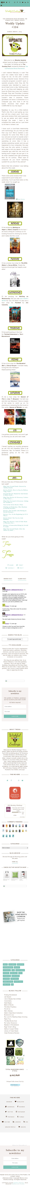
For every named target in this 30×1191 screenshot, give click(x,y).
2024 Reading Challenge (15, 805)
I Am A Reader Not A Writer (12, 999)
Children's (12, 964)
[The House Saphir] (26, 826)
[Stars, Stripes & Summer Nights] (13, 826)
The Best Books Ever (10, 1021)
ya (12, 984)
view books (22, 816)
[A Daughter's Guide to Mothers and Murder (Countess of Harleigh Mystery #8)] (22, 831)
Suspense (6, 978)
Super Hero (15, 975)
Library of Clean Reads (11, 1031)
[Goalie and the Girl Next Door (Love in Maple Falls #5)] (6, 831)
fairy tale (7, 984)
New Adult (13, 973)
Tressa (13, 807)
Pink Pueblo (24, 1174)
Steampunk (7, 975)
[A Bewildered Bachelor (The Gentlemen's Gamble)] (19, 826)
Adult (5, 964)
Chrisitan (21, 964)
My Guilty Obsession (10, 1023)
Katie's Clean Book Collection (13, 1013)
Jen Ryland (7, 997)
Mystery (6, 973)
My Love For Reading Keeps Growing (15, 1017)
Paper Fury (7, 1019)
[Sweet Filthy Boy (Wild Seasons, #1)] (6, 826)
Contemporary (8, 967)
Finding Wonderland (10, 995)
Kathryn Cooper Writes (11, 1029)
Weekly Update (20, 20)
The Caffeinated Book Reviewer (13, 18)
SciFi (20, 973)
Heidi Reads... (8, 1003)
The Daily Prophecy (10, 1007)
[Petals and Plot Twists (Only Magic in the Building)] (6, 836)
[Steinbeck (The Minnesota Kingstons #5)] (19, 831)
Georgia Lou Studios (18, 1184)
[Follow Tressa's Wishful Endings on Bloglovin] (15, 1086)
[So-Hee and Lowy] (26, 831)
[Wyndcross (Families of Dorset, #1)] (13, 831)
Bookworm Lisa (9, 1015)
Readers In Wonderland (11, 1025)
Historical (7, 970)
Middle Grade (20, 970)
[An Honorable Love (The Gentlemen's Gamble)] (16, 826)
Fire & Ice (7, 1009)
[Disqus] (15, 608)
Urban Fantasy (8, 981)
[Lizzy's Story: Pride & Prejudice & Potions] (3, 826)
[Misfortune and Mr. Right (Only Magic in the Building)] (3, 836)
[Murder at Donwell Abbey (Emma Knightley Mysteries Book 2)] (3, 831)
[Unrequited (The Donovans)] (10, 831)
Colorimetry (8, 1001)
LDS (13, 970)
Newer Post (8, 578)
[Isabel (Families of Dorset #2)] (16, 831)
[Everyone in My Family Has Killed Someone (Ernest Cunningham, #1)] (22, 826)
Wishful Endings (18, 1182)
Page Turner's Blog (10, 1027)
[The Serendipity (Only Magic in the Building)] (10, 836)
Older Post (22, 578)
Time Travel (14, 978)
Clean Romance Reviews (11, 1033)
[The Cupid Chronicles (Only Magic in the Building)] (13, 836)
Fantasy (16, 967)
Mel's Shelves (8, 1011)
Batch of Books (9, 1005)
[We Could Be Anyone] (10, 826)
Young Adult (18, 981)
